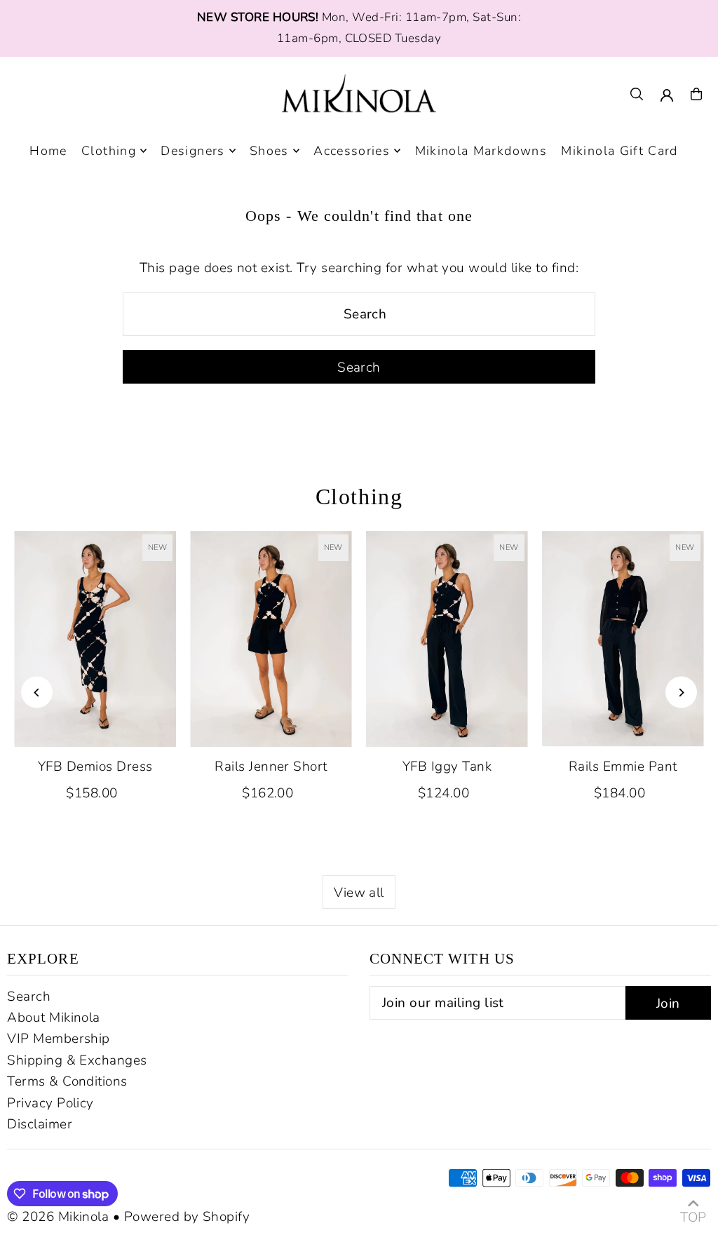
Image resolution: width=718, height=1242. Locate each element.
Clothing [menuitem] (108, 150)
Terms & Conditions (67, 1081)
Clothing (359, 496)
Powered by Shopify (187, 1217)
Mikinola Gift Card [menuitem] (619, 150)
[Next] (681, 692)
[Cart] (696, 94)
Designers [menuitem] (192, 150)
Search (28, 996)
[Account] (667, 95)
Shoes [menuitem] (269, 150)
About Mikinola (53, 1017)
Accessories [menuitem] (351, 150)
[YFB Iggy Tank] (447, 639)
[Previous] (37, 692)
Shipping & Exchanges (77, 1060)
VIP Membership (58, 1039)
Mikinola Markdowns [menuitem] (481, 150)
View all (359, 893)
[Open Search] (636, 94)
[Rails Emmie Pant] (623, 639)
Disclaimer (39, 1124)
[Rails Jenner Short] (271, 639)
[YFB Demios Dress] (95, 639)
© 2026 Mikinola (58, 1217)
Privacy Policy (50, 1103)
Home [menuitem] (48, 150)
